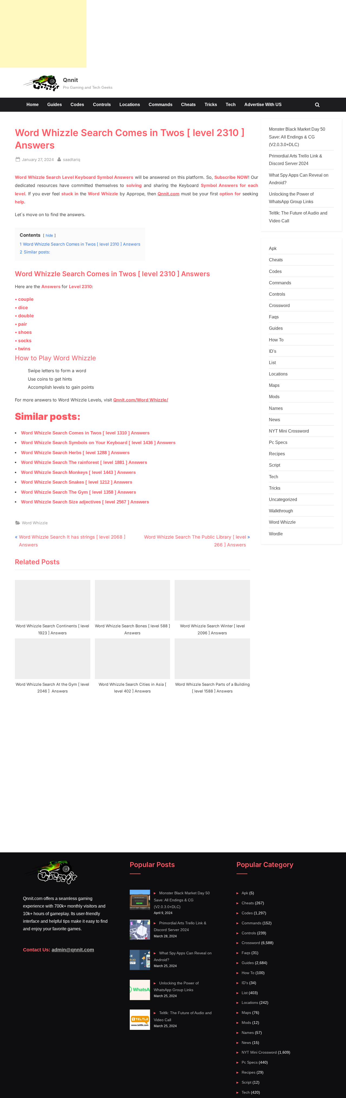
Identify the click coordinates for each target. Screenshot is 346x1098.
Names (276, 408)
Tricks (211, 104)
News (274, 419)
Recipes (277, 453)
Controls (102, 104)
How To (276, 339)
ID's (272, 351)
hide (49, 235)
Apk (273, 248)
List (272, 362)
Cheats (188, 104)
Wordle (276, 533)
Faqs (274, 316)
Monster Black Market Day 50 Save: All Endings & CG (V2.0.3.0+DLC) (297, 137)
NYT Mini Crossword (289, 430)
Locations (129, 104)
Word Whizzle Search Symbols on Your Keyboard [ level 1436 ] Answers (98, 442)
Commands (160, 104)
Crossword (279, 305)
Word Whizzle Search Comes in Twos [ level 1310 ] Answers (85, 433)
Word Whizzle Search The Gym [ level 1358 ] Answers (78, 492)
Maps (274, 385)
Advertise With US (263, 104)
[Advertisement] (43, 34)
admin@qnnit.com (73, 949)
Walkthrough (281, 510)
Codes (77, 104)
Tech (231, 104)
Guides (54, 104)
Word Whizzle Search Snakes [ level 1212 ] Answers (76, 482)
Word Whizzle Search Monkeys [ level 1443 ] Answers (78, 472)
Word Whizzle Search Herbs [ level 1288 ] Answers (75, 452)
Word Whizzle (35, 522)
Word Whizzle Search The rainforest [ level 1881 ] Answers (84, 462)
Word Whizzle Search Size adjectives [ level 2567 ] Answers (85, 502)
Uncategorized (283, 499)
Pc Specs (278, 442)
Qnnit (70, 80)
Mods (274, 396)
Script (274, 465)
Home (32, 104)
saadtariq (71, 159)
